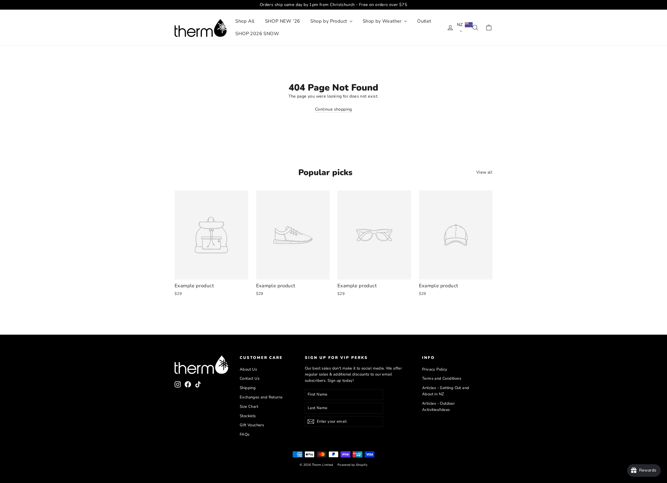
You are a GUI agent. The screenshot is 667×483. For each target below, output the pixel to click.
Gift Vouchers (252, 425)
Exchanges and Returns (261, 397)
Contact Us (250, 378)
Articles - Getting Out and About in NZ (445, 391)
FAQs (245, 434)
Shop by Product (329, 21)
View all (484, 172)
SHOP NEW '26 (282, 21)
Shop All (244, 21)
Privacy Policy (434, 369)
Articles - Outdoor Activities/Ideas (438, 406)
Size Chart (249, 406)
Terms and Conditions (441, 378)
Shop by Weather (383, 21)
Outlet (424, 21)
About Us (248, 369)
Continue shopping (333, 109)
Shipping (248, 387)
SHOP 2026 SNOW (257, 33)
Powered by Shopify (352, 465)
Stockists (248, 415)
